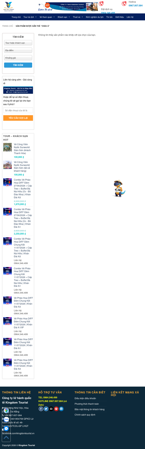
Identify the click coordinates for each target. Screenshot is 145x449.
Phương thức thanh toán (87, 403)
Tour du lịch (29, 17)
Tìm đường (6, 414)
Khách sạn (62, 17)
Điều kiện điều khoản (85, 398)
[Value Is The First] (17, 6)
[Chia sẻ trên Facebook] (41, 409)
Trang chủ (16, 17)
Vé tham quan (46, 17)
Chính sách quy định (85, 414)
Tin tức (109, 17)
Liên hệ (130, 17)
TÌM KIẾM (18, 65)
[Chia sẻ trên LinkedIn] (61, 409)
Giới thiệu (119, 17)
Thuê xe (76, 17)
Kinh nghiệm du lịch (95, 17)
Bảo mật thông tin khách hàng (90, 409)
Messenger (6, 432)
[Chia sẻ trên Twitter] (46, 409)
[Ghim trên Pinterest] (56, 409)
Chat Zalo (6, 423)
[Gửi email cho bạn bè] (51, 409)
